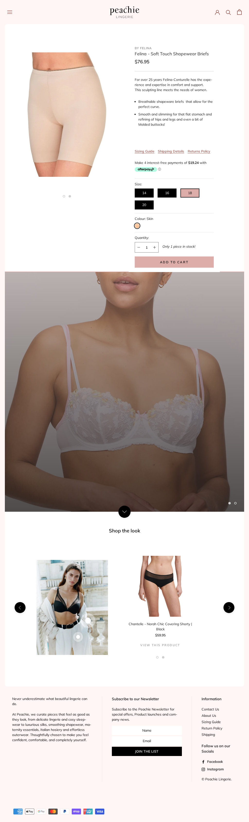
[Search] (228, 12)
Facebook (214, 761)
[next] (228, 607)
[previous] (20, 607)
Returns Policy (199, 151)
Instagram (215, 769)
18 (190, 193)
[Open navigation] (9, 12)
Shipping (208, 734)
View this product (160, 645)
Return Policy (212, 728)
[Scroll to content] (124, 511)
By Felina (143, 48)
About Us (209, 715)
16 (167, 193)
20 (144, 205)
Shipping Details (171, 151)
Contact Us (210, 709)
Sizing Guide (144, 151)
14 (144, 193)
